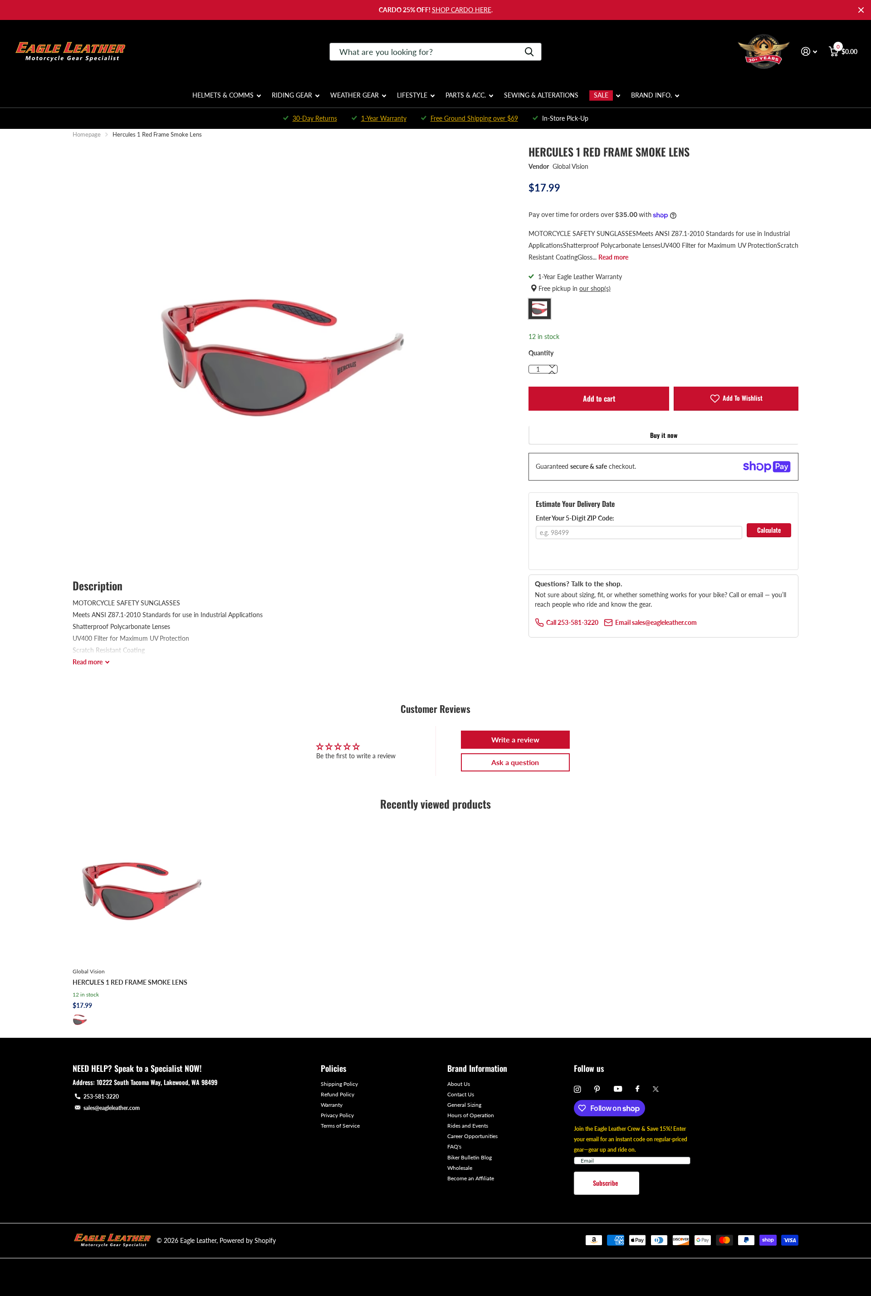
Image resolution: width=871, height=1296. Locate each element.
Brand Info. (651, 95)
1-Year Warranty (383, 118)
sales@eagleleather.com (111, 1108)
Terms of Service (340, 1125)
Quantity (540, 353)
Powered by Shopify (248, 1240)
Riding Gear (292, 95)
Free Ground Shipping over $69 (474, 118)
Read (88, 662)
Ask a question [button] (515, 762)
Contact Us (460, 1094)
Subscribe (606, 1183)
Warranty (332, 1104)
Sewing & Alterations (541, 95)
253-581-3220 (101, 1096)
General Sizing (464, 1104)
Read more (613, 257)
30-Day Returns (315, 118)
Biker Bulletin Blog (469, 1157)
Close (861, 10)
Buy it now (663, 435)
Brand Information (477, 1068)
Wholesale (459, 1167)
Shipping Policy (339, 1083)
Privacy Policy (337, 1115)
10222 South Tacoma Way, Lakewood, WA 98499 (157, 1082)
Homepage (87, 134)
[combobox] (435, 52)
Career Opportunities (472, 1136)
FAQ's (454, 1146)
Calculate (769, 530)
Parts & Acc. (465, 95)
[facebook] (637, 1089)
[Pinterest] (597, 1089)
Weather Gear (354, 95)
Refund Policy (337, 1094)
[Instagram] (577, 1089)
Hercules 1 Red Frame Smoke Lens (130, 982)
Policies (333, 1068)
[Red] (80, 1019)
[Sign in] (809, 51)
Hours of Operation (470, 1115)
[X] (656, 1089)
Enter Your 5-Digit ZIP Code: (575, 518)
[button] (552, 372)
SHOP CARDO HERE (461, 10)
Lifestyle (412, 95)
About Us (458, 1083)
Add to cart (599, 398)
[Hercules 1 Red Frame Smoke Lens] (142, 891)
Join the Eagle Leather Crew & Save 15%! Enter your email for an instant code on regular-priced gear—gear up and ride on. (630, 1139)
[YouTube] (618, 1089)
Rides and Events (467, 1125)
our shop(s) (595, 288)
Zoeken (529, 52)
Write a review (515, 739)
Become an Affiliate (470, 1178)
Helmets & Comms (223, 95)
